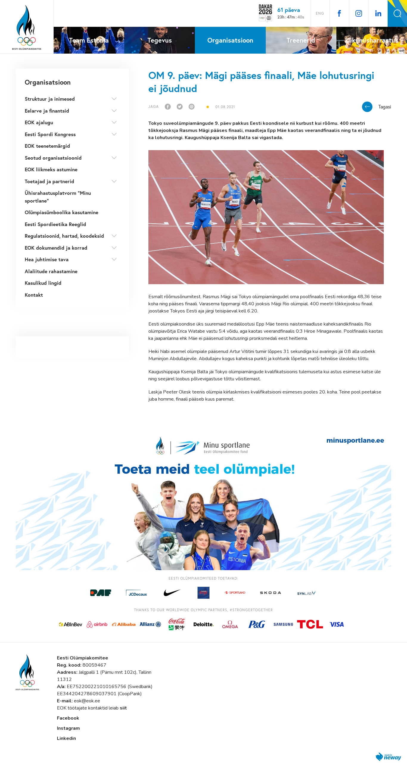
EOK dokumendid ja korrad (56, 247)
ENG (320, 13)
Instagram (68, 728)
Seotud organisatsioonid (53, 157)
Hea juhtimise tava (47, 259)
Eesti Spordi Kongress (50, 134)
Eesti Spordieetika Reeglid (55, 224)
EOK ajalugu (39, 122)
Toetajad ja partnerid (49, 181)
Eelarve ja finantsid (47, 110)
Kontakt (34, 294)
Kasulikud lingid (43, 282)
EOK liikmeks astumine (51, 169)
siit (123, 708)
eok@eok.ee (87, 701)
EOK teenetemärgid (47, 145)
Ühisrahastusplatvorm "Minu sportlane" (58, 196)
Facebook (68, 718)
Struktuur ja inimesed (50, 98)
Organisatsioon (48, 82)
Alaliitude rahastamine (51, 271)
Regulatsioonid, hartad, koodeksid (64, 235)
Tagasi (384, 107)
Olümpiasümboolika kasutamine (61, 212)
